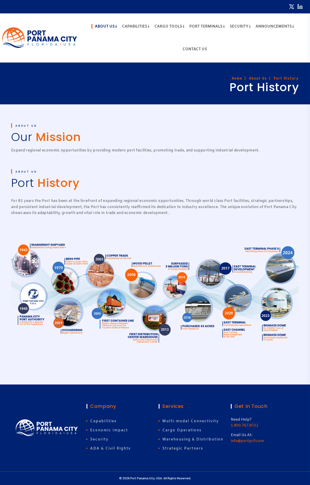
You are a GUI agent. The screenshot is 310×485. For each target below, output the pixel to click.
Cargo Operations (182, 430)
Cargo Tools (168, 26)
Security (239, 26)
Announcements (274, 26)
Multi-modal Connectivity (190, 421)
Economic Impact (109, 430)
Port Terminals (205, 26)
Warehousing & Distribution (192, 439)
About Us (105, 26)
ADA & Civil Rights (110, 448)
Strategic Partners (182, 448)
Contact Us (194, 49)
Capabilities (134, 26)
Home (237, 78)
